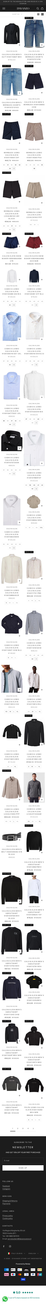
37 (26, 419)
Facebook (6, 1186)
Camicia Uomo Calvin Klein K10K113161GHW (34, 645)
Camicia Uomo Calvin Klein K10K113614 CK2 (12, 701)
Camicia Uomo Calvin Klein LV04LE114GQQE (34, 811)
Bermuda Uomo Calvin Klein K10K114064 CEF (12, 155)
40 (38, 419)
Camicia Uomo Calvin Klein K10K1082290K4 (12, 534)
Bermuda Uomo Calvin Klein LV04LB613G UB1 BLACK (12, 214)
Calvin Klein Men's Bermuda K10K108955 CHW (34, 104)
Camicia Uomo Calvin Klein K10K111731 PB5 (34, 590)
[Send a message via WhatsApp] (5, 1299)
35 (10, 168)
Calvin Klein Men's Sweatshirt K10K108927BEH (34, 864)
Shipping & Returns (9, 1201)
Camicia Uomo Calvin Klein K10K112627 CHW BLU (12, 647)
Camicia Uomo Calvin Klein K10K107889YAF (34, 475)
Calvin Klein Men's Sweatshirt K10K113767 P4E (12, 1107)
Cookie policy (7, 1218)
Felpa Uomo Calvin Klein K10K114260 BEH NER (34, 1109)
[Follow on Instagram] (10, 1246)
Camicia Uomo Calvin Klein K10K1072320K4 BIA (34, 409)
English (32, 1253)
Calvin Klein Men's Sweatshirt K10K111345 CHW (12, 1012)
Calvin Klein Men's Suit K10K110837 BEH (12, 56)
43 (32, 489)
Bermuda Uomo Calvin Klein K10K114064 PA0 (34, 155)
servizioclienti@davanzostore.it (19, 1239)
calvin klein (11, 51)
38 (34, 168)
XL (17, 711)
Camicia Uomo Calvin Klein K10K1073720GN (11, 460)
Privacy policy (7, 1216)
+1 (13, 424)
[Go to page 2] (33, 1128)
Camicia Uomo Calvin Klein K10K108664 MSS (34, 517)
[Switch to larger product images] (38, 14)
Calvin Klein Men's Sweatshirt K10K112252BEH (34, 997)
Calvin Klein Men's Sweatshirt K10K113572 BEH (34, 1059)
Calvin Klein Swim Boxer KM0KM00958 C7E (12, 258)
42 (10, 305)
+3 (13, 168)
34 (19, 165)
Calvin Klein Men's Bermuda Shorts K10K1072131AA (12, 105)
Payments (6, 1203)
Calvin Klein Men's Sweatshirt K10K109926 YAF (34, 912)
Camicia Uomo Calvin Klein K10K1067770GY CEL (11, 411)
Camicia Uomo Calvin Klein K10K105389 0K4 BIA (11, 291)
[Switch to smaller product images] (42, 14)
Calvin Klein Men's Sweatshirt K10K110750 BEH (12, 963)
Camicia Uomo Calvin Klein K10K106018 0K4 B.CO (34, 351)
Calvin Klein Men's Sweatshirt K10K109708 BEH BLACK (12, 914)
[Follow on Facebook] (3, 1246)
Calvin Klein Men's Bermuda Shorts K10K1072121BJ (34, 57)
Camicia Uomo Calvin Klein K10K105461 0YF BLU (34, 291)
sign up (23, 1168)
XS (6, 711)
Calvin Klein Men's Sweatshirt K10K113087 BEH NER (12, 1052)
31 (7, 165)
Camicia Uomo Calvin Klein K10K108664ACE (11, 592)
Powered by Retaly (23, 1264)
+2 (13, 229)
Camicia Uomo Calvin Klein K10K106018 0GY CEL (11, 351)
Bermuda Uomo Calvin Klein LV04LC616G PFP (34, 214)
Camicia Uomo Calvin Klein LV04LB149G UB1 (34, 756)
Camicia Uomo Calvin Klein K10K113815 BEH (11, 756)
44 (10, 424)
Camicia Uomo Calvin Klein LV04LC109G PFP (12, 811)
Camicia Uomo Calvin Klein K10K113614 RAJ (34, 701)
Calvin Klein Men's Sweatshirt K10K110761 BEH (34, 964)
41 (11, 421)
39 (30, 485)
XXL (41, 527)
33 (15, 165)
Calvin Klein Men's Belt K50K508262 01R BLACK (11, 851)
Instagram (6, 1189)
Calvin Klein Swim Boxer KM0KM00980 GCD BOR (34, 258)
